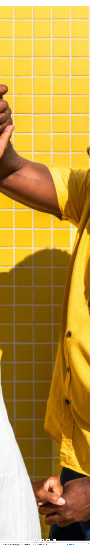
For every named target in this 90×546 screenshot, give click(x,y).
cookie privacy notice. (14, 545)
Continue (88, 543)
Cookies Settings (66, 544)
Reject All (72, 544)
